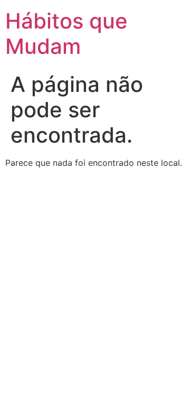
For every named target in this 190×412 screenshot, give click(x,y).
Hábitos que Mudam (66, 33)
